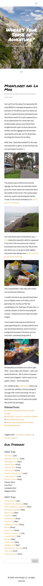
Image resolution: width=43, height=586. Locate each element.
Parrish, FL (8, 455)
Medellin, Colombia (12, 458)
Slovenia (7, 539)
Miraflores (8, 438)
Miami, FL (8, 515)
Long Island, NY (10, 476)
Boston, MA (9, 521)
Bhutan (7, 527)
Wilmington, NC (10, 461)
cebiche (18, 434)
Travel (10, 97)
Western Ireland (10, 479)
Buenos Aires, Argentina (13, 504)
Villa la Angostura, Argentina (15, 507)
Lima (31, 434)
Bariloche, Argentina (12, 510)
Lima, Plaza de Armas (15, 419)
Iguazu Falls (9, 513)
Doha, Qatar (9, 530)
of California (14, 203)
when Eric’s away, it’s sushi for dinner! (22, 416)
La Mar (25, 434)
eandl (7, 94)
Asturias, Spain (10, 467)
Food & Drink (23, 94)
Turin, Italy (8, 551)
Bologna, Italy (9, 545)
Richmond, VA (9, 518)
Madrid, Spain (9, 464)
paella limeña (24, 386)
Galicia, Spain (9, 470)
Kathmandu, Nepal (11, 524)
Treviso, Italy (9, 542)
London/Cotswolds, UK (13, 473)
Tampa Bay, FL (10, 501)
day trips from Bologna (13, 548)
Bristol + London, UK (12, 533)
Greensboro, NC (10, 554)
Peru (16, 438)
